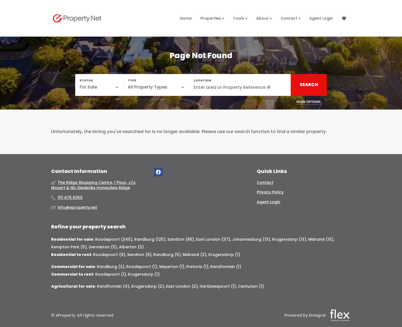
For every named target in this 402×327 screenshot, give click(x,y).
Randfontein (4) (113, 286)
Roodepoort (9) (109, 254)
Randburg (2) (110, 266)
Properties (211, 18)
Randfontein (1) (225, 266)
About (263, 18)
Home (186, 18)
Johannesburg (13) (251, 239)
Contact (289, 18)
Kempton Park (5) (69, 247)
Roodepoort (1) (141, 266)
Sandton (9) (139, 254)
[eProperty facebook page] (158, 172)
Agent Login (321, 18)
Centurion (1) (251, 286)
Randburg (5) (167, 254)
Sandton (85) (180, 239)
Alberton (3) (131, 247)
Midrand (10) (320, 239)
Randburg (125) (149, 239)
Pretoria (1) (197, 266)
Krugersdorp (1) (224, 254)
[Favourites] (344, 18)
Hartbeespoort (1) (218, 286)
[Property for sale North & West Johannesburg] (77, 18)
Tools (239, 18)
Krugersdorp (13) (289, 239)
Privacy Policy (270, 192)
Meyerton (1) (171, 266)
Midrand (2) (194, 254)
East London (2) (182, 286)
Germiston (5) (103, 247)
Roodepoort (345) (113, 239)
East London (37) (213, 239)
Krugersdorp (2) (147, 286)
